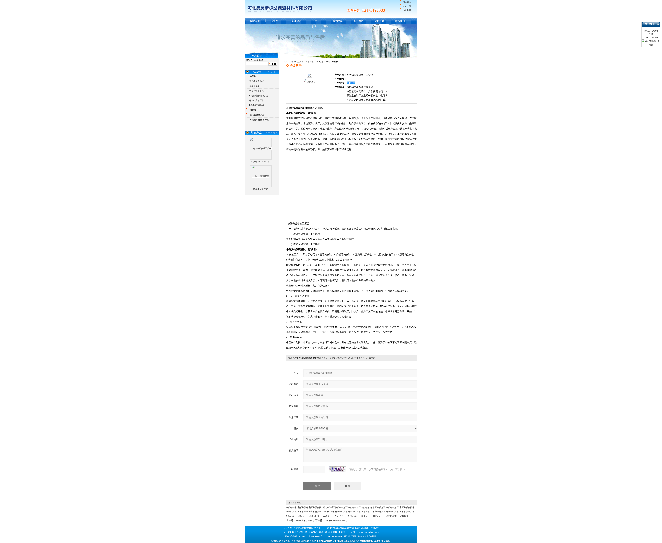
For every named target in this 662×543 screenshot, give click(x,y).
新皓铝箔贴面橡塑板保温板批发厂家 (379, 511)
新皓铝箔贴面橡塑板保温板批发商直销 (392, 511)
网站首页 (407, 2)
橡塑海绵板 (254, 86)
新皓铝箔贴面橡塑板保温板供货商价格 (315, 511)
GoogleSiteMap (334, 536)
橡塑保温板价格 (256, 91)
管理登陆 (373, 536)
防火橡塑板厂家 (260, 189)
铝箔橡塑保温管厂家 (260, 161)
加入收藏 (407, 10)
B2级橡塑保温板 (256, 105)
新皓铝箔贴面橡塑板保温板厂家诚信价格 (407, 511)
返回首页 (287, 532)
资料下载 (379, 20)
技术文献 (338, 20)
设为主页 (407, 6)
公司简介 (276, 20)
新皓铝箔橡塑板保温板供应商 (303, 511)
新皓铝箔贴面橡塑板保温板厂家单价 (341, 511)
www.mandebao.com (369, 532)
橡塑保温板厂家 (256, 100)
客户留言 (358, 20)
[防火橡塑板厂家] (260, 176)
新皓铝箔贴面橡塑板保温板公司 (366, 511)
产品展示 (317, 20)
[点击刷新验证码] (337, 469)
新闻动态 (296, 20)
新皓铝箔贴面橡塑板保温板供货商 (329, 511)
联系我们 (400, 20)
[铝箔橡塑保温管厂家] (261, 148)
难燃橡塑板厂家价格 (305, 520)
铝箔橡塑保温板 (256, 81)
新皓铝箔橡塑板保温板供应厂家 (291, 511)
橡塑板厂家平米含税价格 (336, 520)
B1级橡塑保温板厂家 (258, 95)
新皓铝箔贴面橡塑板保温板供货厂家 (354, 511)
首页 (291, 61)
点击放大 (311, 82)
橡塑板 (310, 61)
